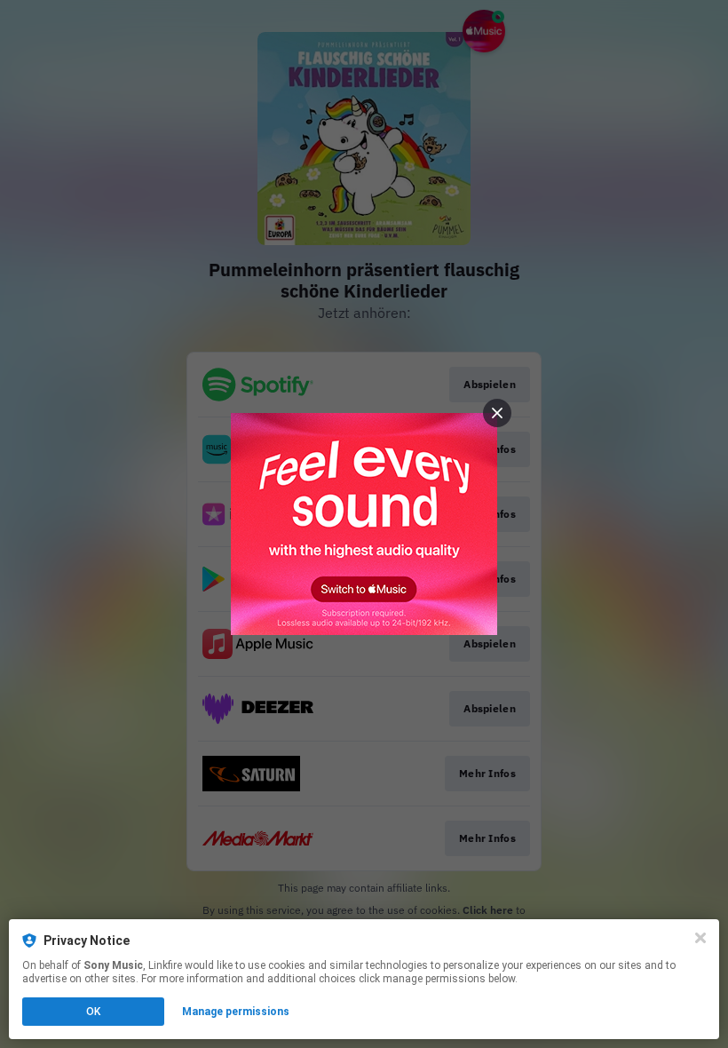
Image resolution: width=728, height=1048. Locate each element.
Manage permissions (235, 1011)
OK (93, 1011)
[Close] (700, 938)
